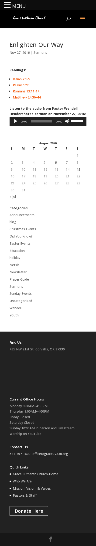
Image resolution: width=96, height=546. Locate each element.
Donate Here (29, 511)
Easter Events (20, 243)
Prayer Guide (19, 279)
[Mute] (67, 121)
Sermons (40, 52)
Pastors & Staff (25, 495)
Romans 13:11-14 (26, 91)
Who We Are (22, 481)
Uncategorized (21, 300)
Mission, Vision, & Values (32, 488)
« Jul (13, 196)
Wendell (15, 308)
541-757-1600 (20, 453)
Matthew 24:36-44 (27, 97)
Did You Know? (21, 236)
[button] (8, 5)
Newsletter (18, 272)
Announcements (22, 215)
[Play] (15, 121)
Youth (14, 315)
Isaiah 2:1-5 (21, 79)
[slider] (77, 121)
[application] (48, 121)
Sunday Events (21, 293)
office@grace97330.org (50, 453)
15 (78, 169)
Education (17, 250)
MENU (19, 6)
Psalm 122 (21, 85)
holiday (15, 257)
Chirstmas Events (23, 229)
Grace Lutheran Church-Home (35, 474)
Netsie (15, 265)
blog (13, 222)
